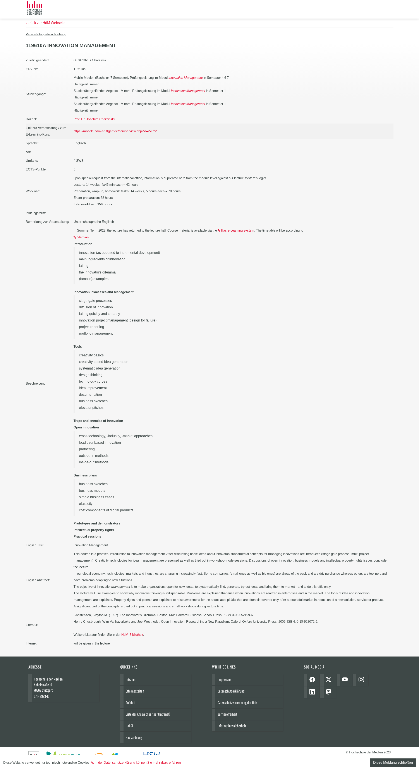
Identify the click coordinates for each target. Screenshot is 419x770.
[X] (330, 680)
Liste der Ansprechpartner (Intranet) (148, 714)
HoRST (129, 726)
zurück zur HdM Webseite (45, 23)
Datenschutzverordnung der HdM (238, 702)
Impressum (225, 679)
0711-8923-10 (41, 696)
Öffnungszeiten (135, 691)
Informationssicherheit (232, 726)
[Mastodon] (330, 692)
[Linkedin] (313, 692)
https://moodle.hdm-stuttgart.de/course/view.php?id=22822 (115, 131)
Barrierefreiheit (227, 714)
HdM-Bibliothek (132, 634)
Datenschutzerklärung (231, 691)
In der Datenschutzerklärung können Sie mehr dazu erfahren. (138, 762)
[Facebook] (313, 680)
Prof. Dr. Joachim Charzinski (94, 119)
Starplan (83, 237)
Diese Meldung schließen (393, 762)
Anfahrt (130, 702)
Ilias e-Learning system (237, 230)
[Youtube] (346, 680)
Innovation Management (185, 77)
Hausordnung (134, 737)
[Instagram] (362, 680)
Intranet (131, 679)
